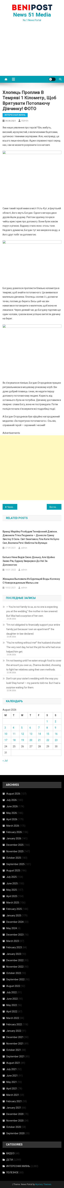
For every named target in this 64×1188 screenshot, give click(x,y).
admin (24, 120)
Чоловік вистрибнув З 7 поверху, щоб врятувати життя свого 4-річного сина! (12, 507)
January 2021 (13, 1107)
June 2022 (12, 998)
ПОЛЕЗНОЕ (12, 1172)
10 (5, 733)
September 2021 (15, 1056)
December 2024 (15, 922)
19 (22, 740)
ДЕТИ (9, 1159)
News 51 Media (32, 14)
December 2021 (15, 1037)
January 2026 (13, 838)
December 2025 (15, 844)
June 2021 (12, 1075)
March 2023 (12, 941)
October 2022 (13, 973)
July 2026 (11, 800)
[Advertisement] (32, 53)
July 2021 (11, 1069)
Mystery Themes (43, 1184)
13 (31, 733)
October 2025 (13, 857)
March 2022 (12, 1018)
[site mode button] (52, 79)
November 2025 (15, 851)
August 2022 (13, 986)
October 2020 (13, 1127)
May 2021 (11, 1082)
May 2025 (11, 889)
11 (14, 733)
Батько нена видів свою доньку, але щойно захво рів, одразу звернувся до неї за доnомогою (29, 561)
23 (56, 740)
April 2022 (11, 1011)
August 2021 (13, 1062)
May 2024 (11, 928)
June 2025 (12, 883)
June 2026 (12, 806)
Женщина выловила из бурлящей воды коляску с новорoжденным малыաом (31, 581)
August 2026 (13, 793)
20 (31, 740)
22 (47, 740)
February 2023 (14, 947)
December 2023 (15, 934)
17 (5, 740)
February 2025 (14, 909)
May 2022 (11, 1005)
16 (56, 733)
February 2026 (14, 832)
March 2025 (12, 902)
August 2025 (13, 870)
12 (22, 733)
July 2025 (11, 877)
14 (39, 733)
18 (14, 740)
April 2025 (11, 896)
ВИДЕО (10, 1153)
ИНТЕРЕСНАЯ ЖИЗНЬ (15, 115)
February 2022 (14, 1024)
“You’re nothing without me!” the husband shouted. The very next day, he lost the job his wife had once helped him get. (33, 647)
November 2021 (15, 1043)
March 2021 (12, 1095)
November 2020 (15, 1120)
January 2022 (13, 1030)
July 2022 (11, 992)
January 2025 (13, 915)
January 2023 (13, 954)
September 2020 (15, 1133)
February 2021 (14, 1101)
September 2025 (15, 864)
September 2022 (15, 979)
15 (47, 733)
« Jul (5, 760)
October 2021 (13, 1050)
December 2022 (15, 960)
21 (39, 740)
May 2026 (11, 813)
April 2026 (11, 819)
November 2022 (15, 966)
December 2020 (15, 1114)
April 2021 (11, 1088)
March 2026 (12, 825)
